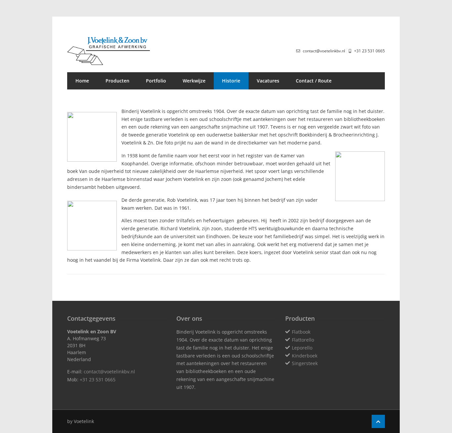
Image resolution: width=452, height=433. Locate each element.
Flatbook (301, 332)
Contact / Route (314, 81)
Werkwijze (194, 81)
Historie (231, 81)
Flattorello (303, 340)
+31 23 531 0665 (97, 379)
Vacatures (268, 81)
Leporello (302, 348)
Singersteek (305, 363)
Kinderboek (304, 355)
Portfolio (156, 81)
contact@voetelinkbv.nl (109, 371)
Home (82, 81)
